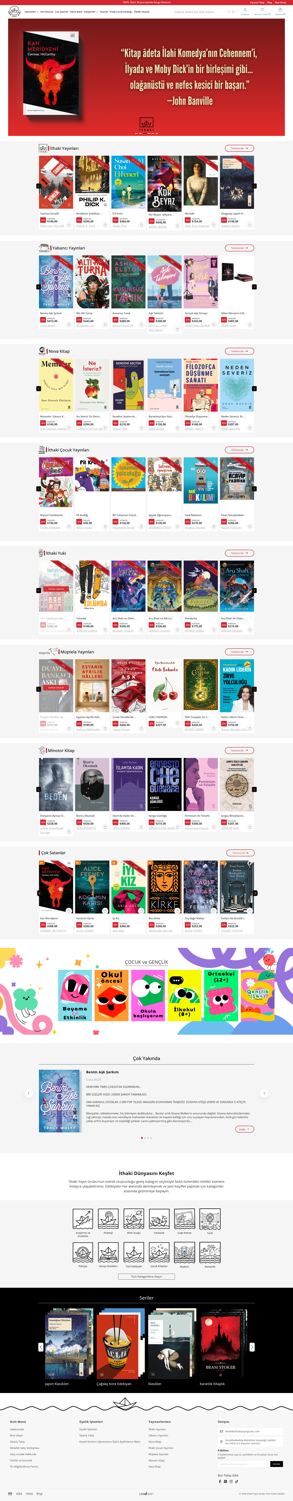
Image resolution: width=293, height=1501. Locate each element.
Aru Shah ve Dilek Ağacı (125, 618)
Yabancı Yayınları (158, 1435)
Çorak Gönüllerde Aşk (125, 717)
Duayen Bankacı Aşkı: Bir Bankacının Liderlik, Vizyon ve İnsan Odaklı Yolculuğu (53, 717)
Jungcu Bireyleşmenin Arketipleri (234, 815)
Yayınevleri (30, 11)
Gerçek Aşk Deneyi (196, 313)
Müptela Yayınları (159, 1454)
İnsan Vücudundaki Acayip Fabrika (234, 515)
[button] (136, 133)
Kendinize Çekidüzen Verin (89, 213)
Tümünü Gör (237, 148)
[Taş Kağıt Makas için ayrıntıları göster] (201, 888)
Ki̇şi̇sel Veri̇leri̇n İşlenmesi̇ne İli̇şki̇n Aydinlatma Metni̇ (109, 1441)
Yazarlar (104, 11)
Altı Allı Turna (84, 313)
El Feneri (118, 213)
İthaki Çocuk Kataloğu (121, 11)
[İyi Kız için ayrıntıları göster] (128, 888)
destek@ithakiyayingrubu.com (242, 1431)
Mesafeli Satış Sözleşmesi (24, 1448)
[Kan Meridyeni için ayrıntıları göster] (56, 888)
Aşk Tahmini (156, 313)
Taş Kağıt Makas (194, 918)
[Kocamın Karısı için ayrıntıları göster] (92, 888)
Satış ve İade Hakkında (23, 1454)
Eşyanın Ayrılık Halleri (89, 717)
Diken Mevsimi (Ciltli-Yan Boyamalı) (234, 313)
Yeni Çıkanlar (46, 11)
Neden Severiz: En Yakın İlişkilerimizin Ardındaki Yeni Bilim (234, 416)
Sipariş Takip (257, 2)
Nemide (189, 213)
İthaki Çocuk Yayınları (161, 1448)
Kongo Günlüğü (158, 815)
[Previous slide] (38, 186)
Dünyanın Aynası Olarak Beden (53, 815)
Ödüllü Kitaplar (142, 11)
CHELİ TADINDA (158, 717)
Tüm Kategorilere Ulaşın (146, 1276)
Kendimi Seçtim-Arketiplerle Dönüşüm (125, 416)
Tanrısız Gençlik (49, 213)
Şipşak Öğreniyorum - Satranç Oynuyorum (161, 515)
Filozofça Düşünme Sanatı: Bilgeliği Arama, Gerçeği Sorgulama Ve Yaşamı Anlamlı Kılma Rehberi (197, 416)
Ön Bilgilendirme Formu (24, 1466)
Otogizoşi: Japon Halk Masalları (234, 213)
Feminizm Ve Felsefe (197, 815)
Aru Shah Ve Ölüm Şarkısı (234, 618)
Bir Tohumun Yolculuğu (125, 515)
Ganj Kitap (155, 1466)
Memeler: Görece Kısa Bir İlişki (53, 416)
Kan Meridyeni (49, 918)
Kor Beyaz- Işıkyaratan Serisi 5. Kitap (161, 214)
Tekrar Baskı (76, 11)
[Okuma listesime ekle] (69, 160)
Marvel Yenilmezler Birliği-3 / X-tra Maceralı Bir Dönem (53, 515)
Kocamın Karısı (85, 918)
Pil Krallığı (82, 515)
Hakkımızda (17, 1429)
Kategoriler (89, 11)
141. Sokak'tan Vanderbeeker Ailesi (53, 618)
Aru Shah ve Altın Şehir (161, 618)
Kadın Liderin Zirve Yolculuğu (234, 717)
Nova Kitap (155, 1441)
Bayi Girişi (280, 2)
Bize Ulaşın (16, 1435)
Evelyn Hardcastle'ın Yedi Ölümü (234, 918)
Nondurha (191, 618)
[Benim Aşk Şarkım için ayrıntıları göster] (59, 1101)
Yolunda (81, 618)
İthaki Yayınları (157, 1429)
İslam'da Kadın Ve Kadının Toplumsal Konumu (125, 815)
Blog (269, 2)
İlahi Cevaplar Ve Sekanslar (197, 717)
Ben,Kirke (154, 918)
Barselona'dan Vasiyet (161, 416)
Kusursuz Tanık (121, 313)
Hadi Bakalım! (193, 515)
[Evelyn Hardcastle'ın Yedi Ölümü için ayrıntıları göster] (237, 888)
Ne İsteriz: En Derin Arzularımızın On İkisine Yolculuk (89, 416)
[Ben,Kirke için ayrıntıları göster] (165, 888)
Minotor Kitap (156, 1460)
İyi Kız (116, 918)
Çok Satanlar (61, 11)
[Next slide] (254, 186)
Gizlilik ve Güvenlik (21, 1460)
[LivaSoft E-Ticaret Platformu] (147, 1494)
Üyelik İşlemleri (88, 1429)
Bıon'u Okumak (85, 815)
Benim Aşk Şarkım (51, 313)
